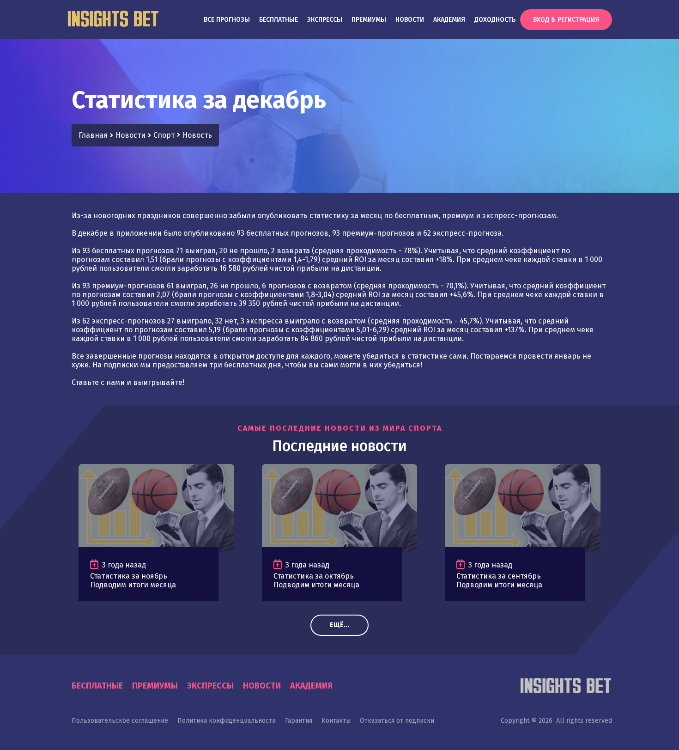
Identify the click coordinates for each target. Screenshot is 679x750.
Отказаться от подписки (397, 721)
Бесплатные (278, 20)
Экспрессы (324, 20)
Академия (449, 20)
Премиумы (369, 20)
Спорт (164, 135)
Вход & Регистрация (566, 20)
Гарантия (298, 721)
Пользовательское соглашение (120, 721)
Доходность (494, 20)
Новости (409, 20)
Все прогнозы (227, 20)
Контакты (336, 721)
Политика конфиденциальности (226, 721)
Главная (93, 135)
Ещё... (339, 625)
